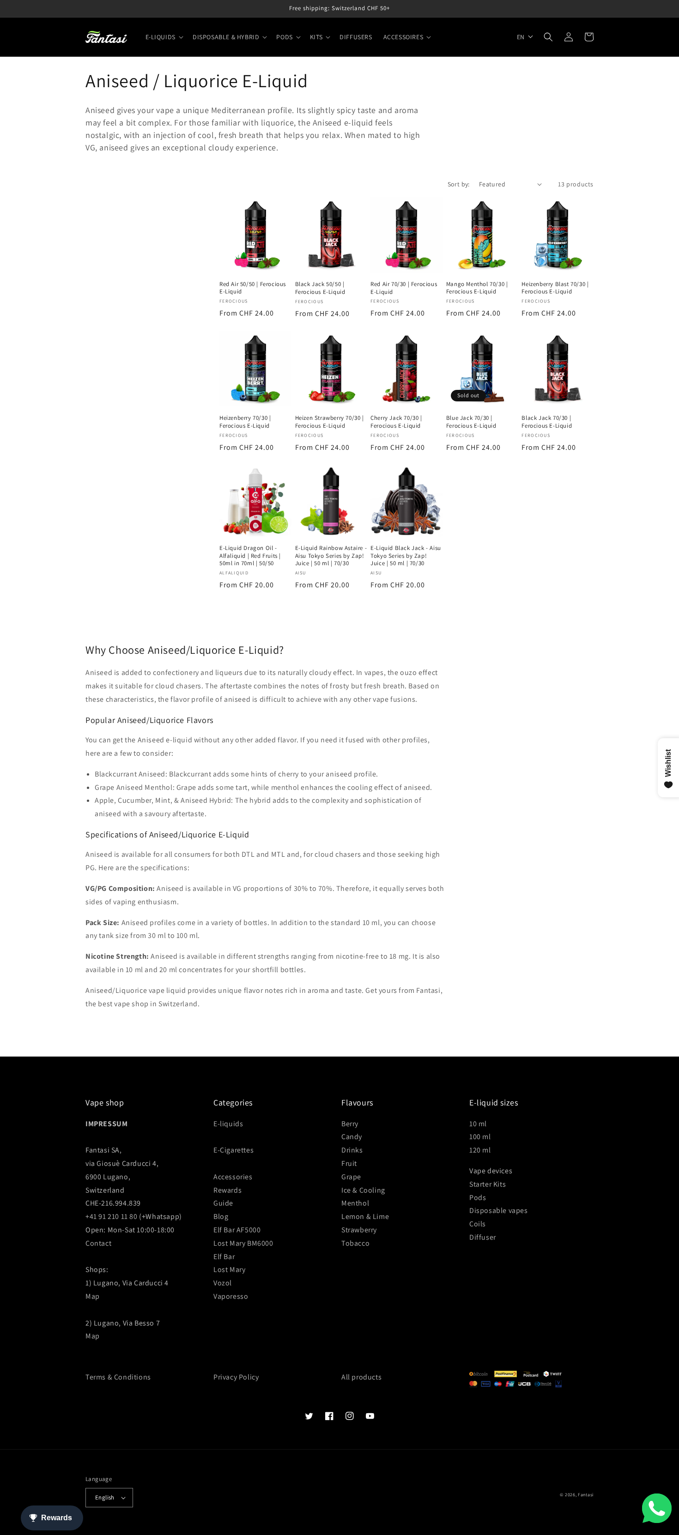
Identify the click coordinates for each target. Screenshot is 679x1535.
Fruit (349, 1163)
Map (92, 1296)
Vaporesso (230, 1296)
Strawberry (359, 1230)
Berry (349, 1124)
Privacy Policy (236, 1377)
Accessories (233, 1177)
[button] (163, 37)
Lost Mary (229, 1269)
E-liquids (228, 1124)
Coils (477, 1224)
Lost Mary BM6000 (243, 1243)
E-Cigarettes (233, 1150)
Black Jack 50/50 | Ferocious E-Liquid (320, 288)
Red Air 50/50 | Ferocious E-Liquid (252, 288)
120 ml (480, 1150)
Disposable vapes (498, 1210)
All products (361, 1377)
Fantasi (586, 1495)
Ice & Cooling (363, 1190)
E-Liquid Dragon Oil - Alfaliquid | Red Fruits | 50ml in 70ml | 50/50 (250, 555)
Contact (98, 1243)
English (105, 1497)
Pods (477, 1197)
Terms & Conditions (118, 1377)
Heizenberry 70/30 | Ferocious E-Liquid (245, 422)
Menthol (355, 1203)
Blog (220, 1216)
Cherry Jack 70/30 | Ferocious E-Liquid (396, 422)
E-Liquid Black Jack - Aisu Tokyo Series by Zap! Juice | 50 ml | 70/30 (405, 555)
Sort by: (459, 184)
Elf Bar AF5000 (237, 1230)
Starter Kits (487, 1184)
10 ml (478, 1124)
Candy (351, 1136)
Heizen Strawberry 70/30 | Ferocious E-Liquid (329, 422)
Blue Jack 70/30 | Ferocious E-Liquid (471, 422)
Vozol (222, 1283)
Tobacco (355, 1243)
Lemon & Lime (365, 1216)
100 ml (480, 1136)
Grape (351, 1177)
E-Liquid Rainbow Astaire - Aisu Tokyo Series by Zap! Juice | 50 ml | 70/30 (331, 555)
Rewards (227, 1190)
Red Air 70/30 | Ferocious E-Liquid (403, 288)
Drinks (352, 1150)
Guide (223, 1203)
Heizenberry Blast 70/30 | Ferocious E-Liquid (554, 288)
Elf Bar (224, 1256)
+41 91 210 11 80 (111, 1216)
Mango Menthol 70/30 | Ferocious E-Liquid (477, 288)
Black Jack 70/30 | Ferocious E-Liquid (546, 422)
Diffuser (482, 1237)
